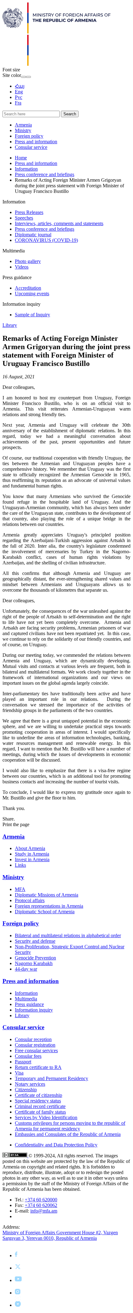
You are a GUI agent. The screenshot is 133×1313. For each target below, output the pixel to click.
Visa (19, 1072)
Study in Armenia (32, 854)
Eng (19, 91)
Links (20, 865)
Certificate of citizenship (38, 1095)
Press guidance (29, 1004)
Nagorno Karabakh (34, 963)
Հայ (19, 86)
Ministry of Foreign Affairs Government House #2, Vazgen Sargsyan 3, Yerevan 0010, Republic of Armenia (60, 1235)
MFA (20, 889)
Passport (23, 1061)
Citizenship (26, 1089)
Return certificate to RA (38, 1067)
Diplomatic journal (33, 234)
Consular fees (28, 1056)
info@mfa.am (43, 1210)
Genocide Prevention (35, 957)
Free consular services (36, 1050)
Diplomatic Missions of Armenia (46, 894)
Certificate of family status (40, 1112)
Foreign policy (29, 136)
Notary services (30, 1084)
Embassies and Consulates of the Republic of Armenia (68, 1134)
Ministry (23, 130)
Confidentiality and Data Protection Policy (56, 1144)
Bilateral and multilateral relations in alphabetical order (68, 935)
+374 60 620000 (41, 1199)
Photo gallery (28, 261)
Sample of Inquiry (32, 314)
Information (26, 168)
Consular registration (35, 1045)
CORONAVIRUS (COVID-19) (46, 240)
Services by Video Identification (46, 1117)
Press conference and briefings (44, 174)
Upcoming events (32, 293)
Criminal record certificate (40, 1106)
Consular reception (33, 1039)
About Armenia (30, 848)
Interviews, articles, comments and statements (59, 223)
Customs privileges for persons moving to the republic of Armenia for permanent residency (70, 1125)
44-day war (26, 969)
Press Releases (29, 212)
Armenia (23, 124)
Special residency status (38, 1100)
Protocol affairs (30, 900)
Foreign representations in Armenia (49, 906)
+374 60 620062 (41, 1205)
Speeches (24, 217)
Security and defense (35, 941)
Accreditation (28, 288)
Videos (21, 266)
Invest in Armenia (32, 859)
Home (21, 157)
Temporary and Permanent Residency (51, 1078)
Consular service (31, 147)
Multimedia (26, 998)
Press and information (36, 141)
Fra (18, 102)
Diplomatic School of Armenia (45, 911)
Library (9, 325)
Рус (18, 97)
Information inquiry (34, 1010)
